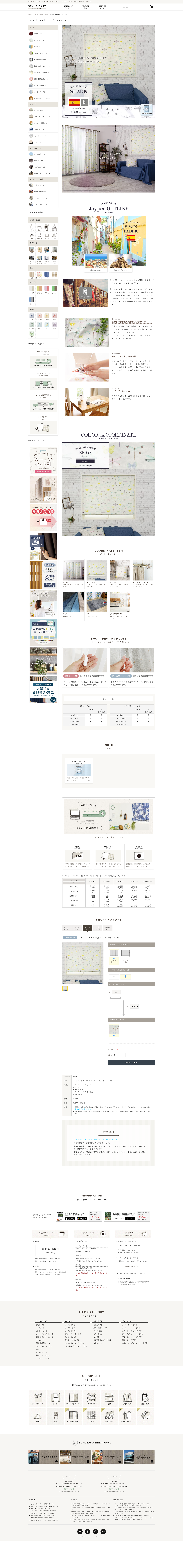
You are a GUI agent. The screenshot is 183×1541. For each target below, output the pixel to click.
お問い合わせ (98, 1334)
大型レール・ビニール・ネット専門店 (135, 1343)
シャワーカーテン (40, 92)
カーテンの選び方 (71, 1331)
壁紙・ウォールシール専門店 (132, 1337)
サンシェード (38, 142)
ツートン (37, 46)
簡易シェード (97, 928)
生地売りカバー (107, 928)
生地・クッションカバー (44, 1355)
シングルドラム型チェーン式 (125, 962)
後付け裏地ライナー (40, 185)
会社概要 (96, 1337)
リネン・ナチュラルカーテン (45, 1334)
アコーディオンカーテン (42, 98)
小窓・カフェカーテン (41, 72)
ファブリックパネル (40, 204)
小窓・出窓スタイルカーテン (45, 1337)
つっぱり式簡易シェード (42, 123)
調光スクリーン (39, 160)
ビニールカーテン (40, 85)
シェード (33, 104)
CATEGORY (68, 7)
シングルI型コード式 (114, 961)
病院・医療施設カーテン (42, 79)
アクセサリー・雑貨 (36, 179)
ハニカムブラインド (40, 167)
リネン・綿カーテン (40, 53)
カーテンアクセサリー (41, 198)
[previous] (64, 981)
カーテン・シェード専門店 (131, 1328)
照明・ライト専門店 (129, 1340)
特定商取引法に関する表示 (102, 1340)
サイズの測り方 (70, 1325)
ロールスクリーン (36, 148)
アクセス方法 (69, 1489)
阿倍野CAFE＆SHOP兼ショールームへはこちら (69, 1491)
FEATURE (85, 7)
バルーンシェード (40, 136)
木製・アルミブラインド (42, 173)
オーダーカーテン (67, 928)
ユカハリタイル (147, 1504)
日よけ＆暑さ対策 (71, 1337)
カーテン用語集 (70, 1328)
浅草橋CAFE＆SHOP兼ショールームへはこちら (114, 1491)
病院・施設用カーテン (43, 1343)
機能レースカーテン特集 (73, 1334)
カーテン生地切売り (40, 191)
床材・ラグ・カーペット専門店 (132, 1334)
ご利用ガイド (98, 1325)
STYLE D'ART (89, 1536)
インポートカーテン (40, 59)
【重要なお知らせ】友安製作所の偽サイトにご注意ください (91, 1385)
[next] (101, 981)
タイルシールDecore (123, 1505)
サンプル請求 (98, 1331)
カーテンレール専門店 (129, 1325)
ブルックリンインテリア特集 (74, 1343)
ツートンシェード (40, 129)
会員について (98, 1343)
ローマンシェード (87, 928)
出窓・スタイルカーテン (42, 66)
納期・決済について (100, 1328)
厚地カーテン (38, 33)
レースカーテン (39, 40)
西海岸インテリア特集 (72, 1340)
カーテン (33, 28)
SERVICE (102, 7)
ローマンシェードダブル (42, 116)
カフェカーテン (77, 928)
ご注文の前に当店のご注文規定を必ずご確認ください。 (96, 1139)
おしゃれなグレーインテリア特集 (76, 1346)
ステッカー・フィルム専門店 (132, 1331)
